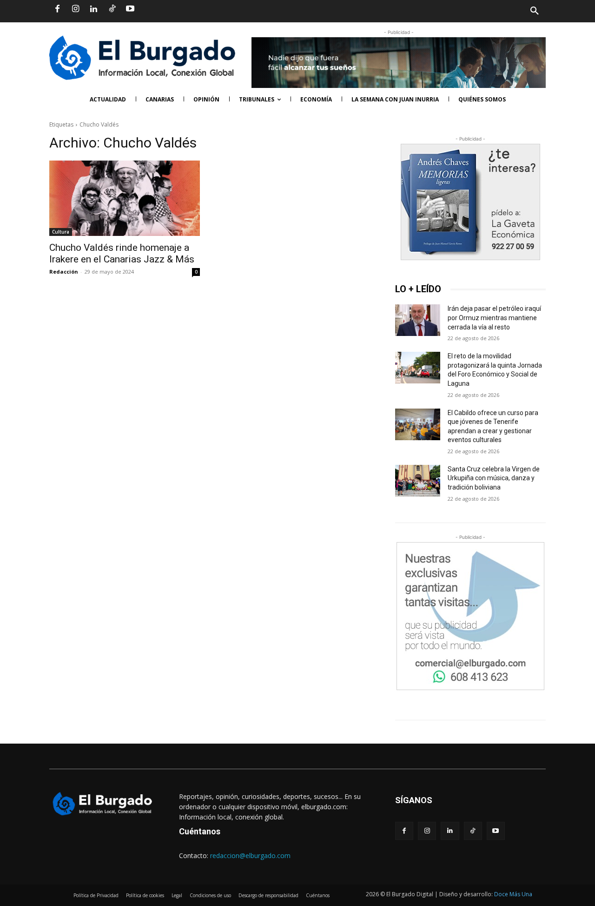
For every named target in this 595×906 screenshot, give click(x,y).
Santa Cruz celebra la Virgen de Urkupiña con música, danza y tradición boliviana (494, 478)
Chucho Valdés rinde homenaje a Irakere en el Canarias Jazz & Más (121, 253)
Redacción (63, 271)
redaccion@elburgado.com (250, 855)
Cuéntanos (199, 831)
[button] (422, 11)
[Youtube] (130, 9)
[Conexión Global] (145, 57)
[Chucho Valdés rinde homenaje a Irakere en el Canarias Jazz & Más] (124, 198)
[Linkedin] (93, 9)
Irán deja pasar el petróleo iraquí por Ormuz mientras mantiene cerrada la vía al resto (494, 317)
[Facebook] (57, 9)
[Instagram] (75, 9)
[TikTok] (112, 9)
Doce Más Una (513, 894)
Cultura (60, 231)
